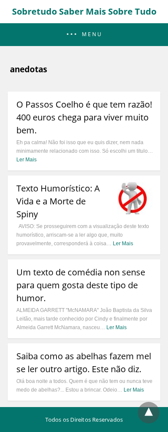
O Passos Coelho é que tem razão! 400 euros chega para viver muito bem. (84, 117)
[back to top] (148, 412)
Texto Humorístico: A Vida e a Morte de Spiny (58, 201)
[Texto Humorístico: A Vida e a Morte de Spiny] (132, 211)
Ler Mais (26, 160)
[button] (84, 34)
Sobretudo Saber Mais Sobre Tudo (84, 11)
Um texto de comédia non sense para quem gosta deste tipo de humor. (80, 285)
